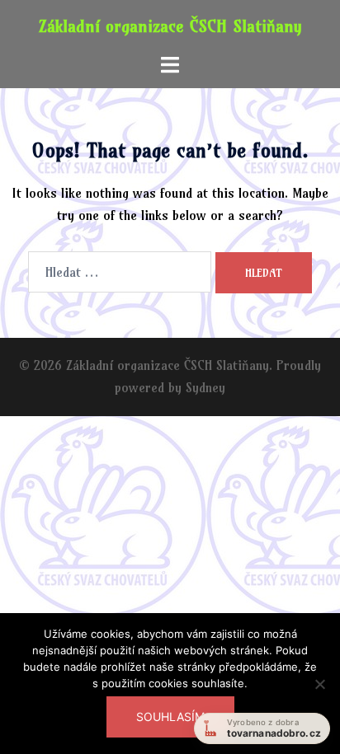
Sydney (205, 387)
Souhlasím (170, 717)
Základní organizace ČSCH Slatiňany (170, 26)
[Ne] (319, 694)
